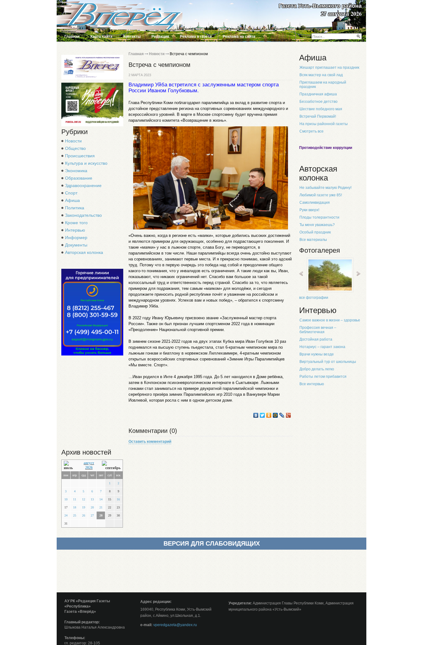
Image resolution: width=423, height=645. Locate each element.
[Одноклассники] (269, 415)
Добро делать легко (316, 369)
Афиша (72, 200)
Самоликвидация (314, 202)
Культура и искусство (86, 163)
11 (74, 499)
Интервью (75, 230)
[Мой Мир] (275, 415)
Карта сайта (101, 36)
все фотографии (313, 297)
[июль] (70, 465)
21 (100, 507)
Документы (76, 244)
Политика (74, 207)
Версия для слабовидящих (212, 543)
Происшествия (80, 155)
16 (118, 499)
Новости (73, 140)
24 (66, 515)
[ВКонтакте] (256, 415)
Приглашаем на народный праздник (322, 84)
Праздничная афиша (318, 94)
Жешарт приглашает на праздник (329, 67)
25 (74, 515)
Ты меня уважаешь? (317, 225)
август (89, 463)
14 (100, 499)
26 (83, 515)
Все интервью (311, 384)
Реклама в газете (196, 36)
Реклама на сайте (239, 36)
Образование (78, 178)
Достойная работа (315, 339)
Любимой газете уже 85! (320, 195)
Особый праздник (315, 232)
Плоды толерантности (319, 217)
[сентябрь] (111, 465)
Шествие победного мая (320, 109)
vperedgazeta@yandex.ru (175, 625)
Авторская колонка (84, 252)
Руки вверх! (309, 210)
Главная (72, 36)
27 (92, 515)
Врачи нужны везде (316, 354)
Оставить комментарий (150, 441)
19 (83, 507)
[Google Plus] (288, 415)
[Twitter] (262, 415)
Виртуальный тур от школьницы (327, 362)
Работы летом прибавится (323, 376)
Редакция (160, 36)
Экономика (76, 170)
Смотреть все (311, 131)
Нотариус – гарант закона (322, 347)
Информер (76, 237)
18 (74, 507)
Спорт (71, 192)
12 (83, 499)
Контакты (132, 36)
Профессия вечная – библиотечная (317, 329)
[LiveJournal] (282, 415)
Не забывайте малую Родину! (325, 187)
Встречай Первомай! (317, 116)
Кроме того (76, 222)
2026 (89, 467)
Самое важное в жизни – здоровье (329, 320)
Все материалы (313, 240)
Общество (75, 148)
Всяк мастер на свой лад (321, 75)
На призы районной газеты (323, 124)
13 (92, 499)
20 (92, 507)
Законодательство (83, 215)
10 (66, 499)
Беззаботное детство (318, 101)
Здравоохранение (83, 185)
